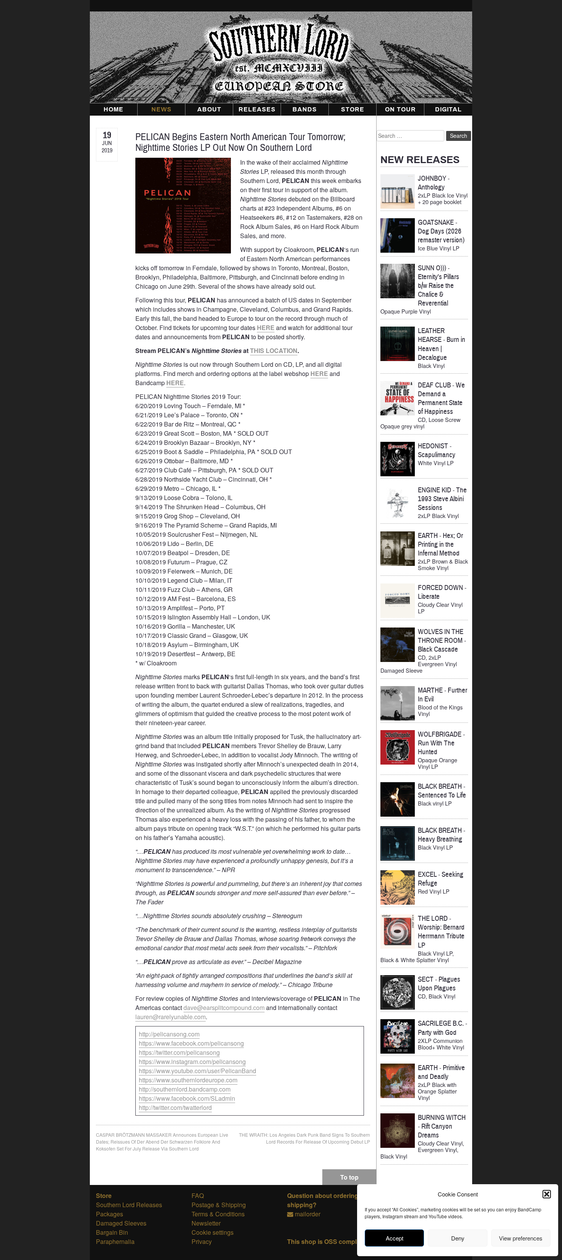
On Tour (400, 109)
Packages (109, 1213)
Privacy (202, 1241)
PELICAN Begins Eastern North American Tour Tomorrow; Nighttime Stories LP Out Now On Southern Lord (240, 142)
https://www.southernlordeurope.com (188, 1079)
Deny (458, 1238)
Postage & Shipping (219, 1204)
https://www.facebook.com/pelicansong (191, 1043)
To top (349, 1177)
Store (352, 109)
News (161, 109)
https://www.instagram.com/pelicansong (192, 1061)
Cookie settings (213, 1232)
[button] (547, 1194)
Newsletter (206, 1223)
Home (113, 109)
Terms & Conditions (218, 1213)
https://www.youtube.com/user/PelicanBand (197, 1070)
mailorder (307, 1213)
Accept (394, 1238)
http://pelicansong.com (169, 1034)
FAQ (198, 1195)
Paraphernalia (115, 1241)
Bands (304, 109)
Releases (257, 109)
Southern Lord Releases (129, 1204)
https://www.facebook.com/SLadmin (187, 1098)
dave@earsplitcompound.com (224, 1007)
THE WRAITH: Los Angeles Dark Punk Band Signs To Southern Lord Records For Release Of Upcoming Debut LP (304, 1138)
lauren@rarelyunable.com (170, 1016)
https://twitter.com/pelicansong (179, 1052)
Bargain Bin (112, 1232)
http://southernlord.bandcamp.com (185, 1089)
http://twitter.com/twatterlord (175, 1107)
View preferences (521, 1238)
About (209, 109)
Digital (448, 109)
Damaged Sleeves (121, 1223)
